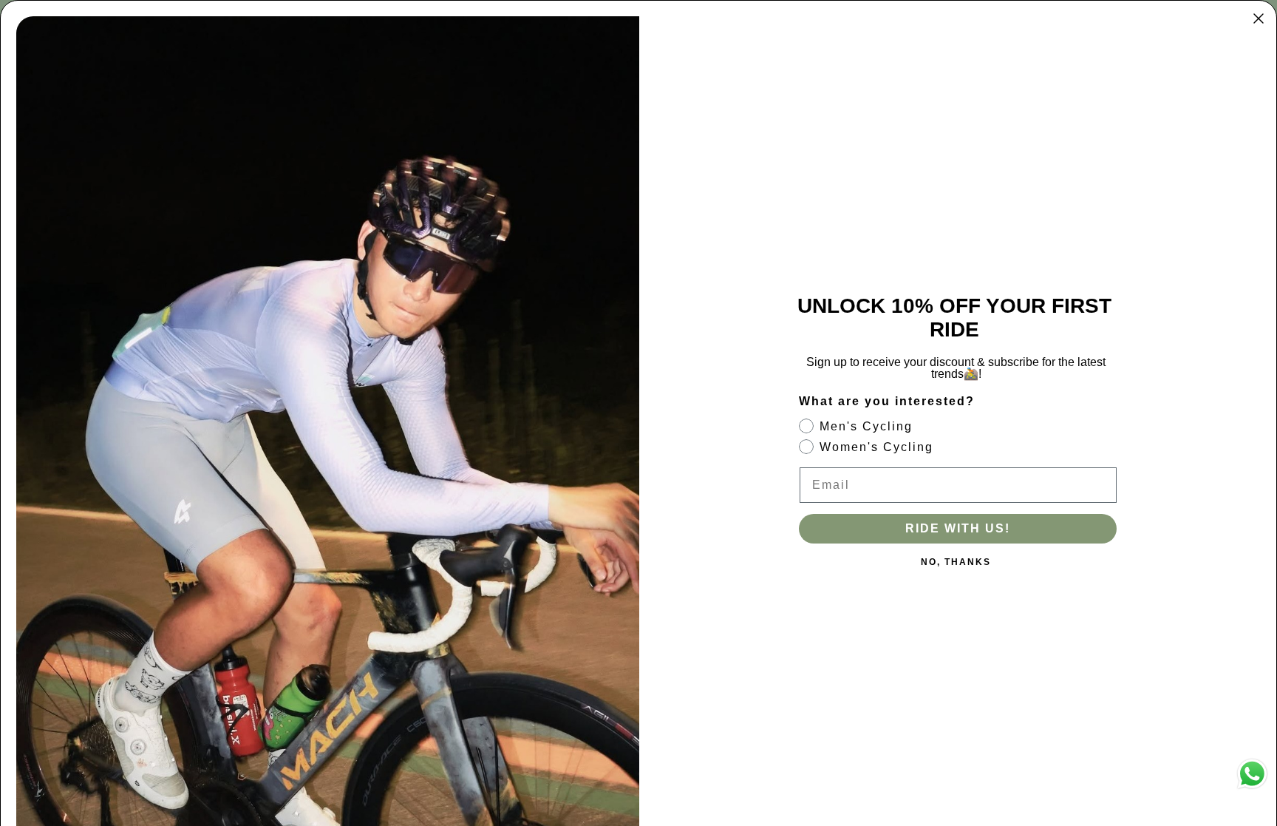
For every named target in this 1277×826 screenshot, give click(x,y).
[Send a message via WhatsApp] (1252, 773)
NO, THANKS (956, 562)
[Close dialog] (1258, 18)
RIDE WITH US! (957, 528)
